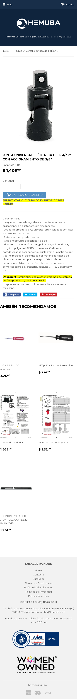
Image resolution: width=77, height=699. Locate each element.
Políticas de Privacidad (38, 591)
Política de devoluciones (38, 587)
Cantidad (8, 180)
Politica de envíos (38, 596)
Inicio (6, 50)
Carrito (70, 4)
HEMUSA (41, 685)
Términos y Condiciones (38, 583)
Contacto (38, 574)
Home (38, 570)
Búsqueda (39, 578)
